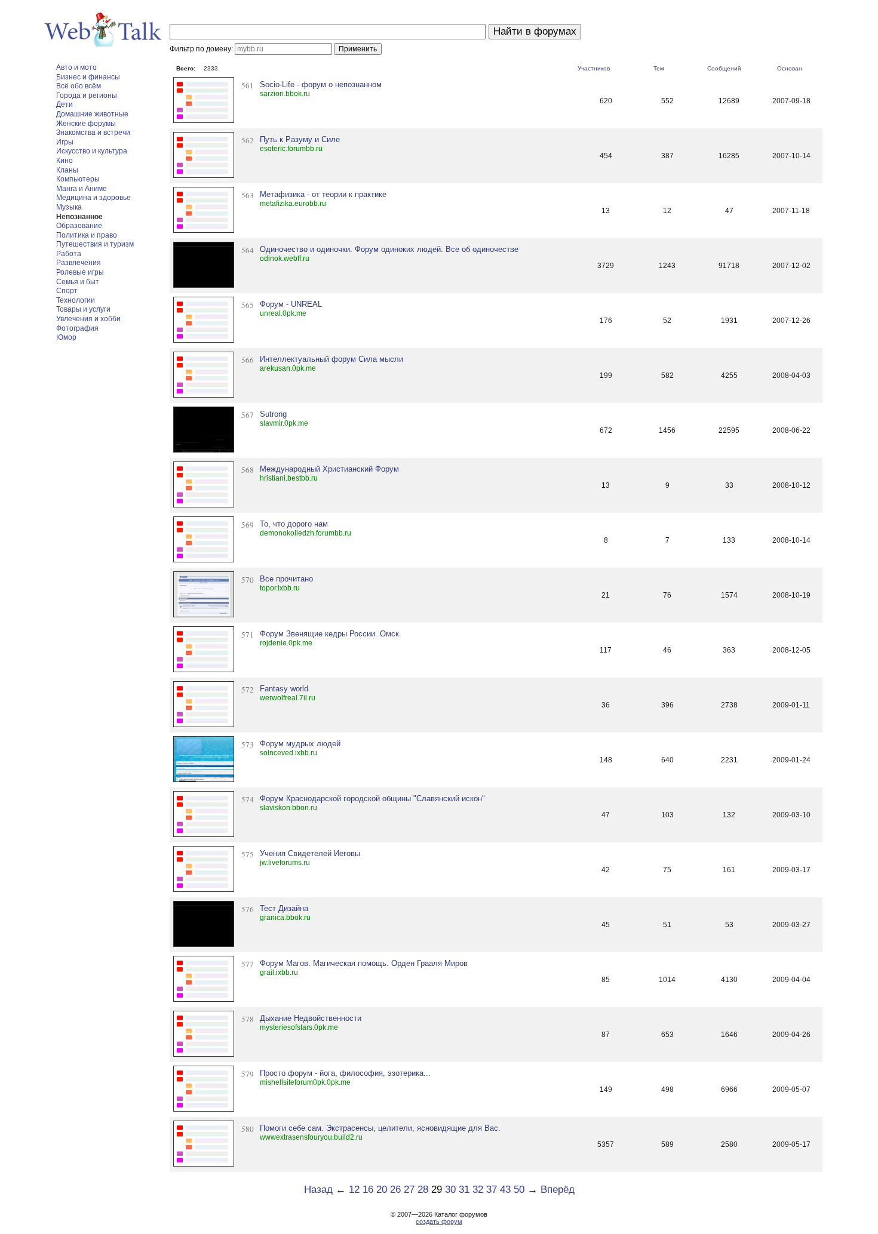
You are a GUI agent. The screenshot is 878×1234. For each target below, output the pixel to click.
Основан (789, 68)
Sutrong (273, 414)
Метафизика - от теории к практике (323, 194)
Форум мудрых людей (300, 743)
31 (464, 1189)
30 (450, 1189)
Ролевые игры (80, 272)
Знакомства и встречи (93, 132)
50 (519, 1189)
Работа (68, 254)
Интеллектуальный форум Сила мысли (331, 359)
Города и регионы (86, 95)
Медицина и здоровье (93, 197)
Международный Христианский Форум (329, 468)
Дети (64, 104)
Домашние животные (92, 114)
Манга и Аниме (81, 188)
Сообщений (724, 68)
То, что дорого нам (294, 523)
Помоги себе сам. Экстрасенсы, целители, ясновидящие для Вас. (380, 1128)
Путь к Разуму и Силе (300, 139)
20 (381, 1189)
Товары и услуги (83, 309)
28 (422, 1189)
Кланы (67, 170)
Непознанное (79, 217)
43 (505, 1189)
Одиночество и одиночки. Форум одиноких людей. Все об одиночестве (389, 249)
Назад (318, 1189)
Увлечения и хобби (88, 319)
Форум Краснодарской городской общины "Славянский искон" (372, 798)
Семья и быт (77, 282)
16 (368, 1189)
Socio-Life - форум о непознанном (321, 84)
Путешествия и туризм (95, 244)
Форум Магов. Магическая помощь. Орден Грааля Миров (364, 963)
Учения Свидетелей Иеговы (310, 853)
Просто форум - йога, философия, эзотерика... (345, 1073)
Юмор (66, 337)
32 (477, 1189)
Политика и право (86, 235)
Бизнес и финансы (88, 77)
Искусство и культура (91, 151)
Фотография (77, 328)
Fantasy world (284, 688)
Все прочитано (286, 578)
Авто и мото (76, 67)
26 (395, 1189)
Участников (594, 68)
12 (354, 1189)
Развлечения (78, 263)
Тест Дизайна (284, 908)
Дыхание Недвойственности (310, 1018)
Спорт (67, 291)
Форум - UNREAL (291, 304)
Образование (79, 225)
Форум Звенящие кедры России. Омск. (330, 633)
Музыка (69, 207)
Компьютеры (78, 179)
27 (409, 1189)
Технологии (75, 300)
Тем (658, 68)
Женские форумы (86, 123)
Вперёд (558, 1189)
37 (491, 1189)
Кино (64, 160)
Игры (64, 142)
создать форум (439, 1221)
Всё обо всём (78, 86)
